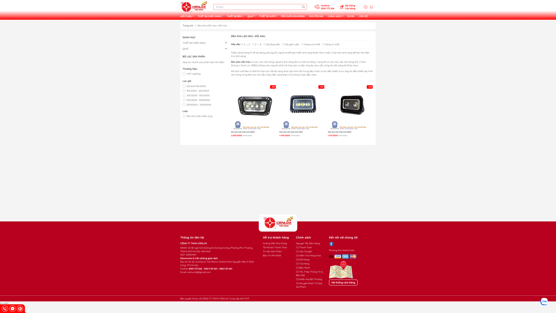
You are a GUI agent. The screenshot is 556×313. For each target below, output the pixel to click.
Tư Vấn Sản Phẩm (272, 251)
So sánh (4, 303)
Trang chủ (188, 25)
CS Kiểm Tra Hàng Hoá (308, 255)
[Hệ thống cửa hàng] (278, 223)
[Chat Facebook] (12, 308)
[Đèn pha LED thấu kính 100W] (351, 107)
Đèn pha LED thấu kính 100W (339, 132)
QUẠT (250, 16)
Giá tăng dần (273, 44)
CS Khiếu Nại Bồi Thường (309, 279)
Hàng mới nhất (312, 44)
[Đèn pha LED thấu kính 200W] (254, 107)
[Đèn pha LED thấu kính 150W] (302, 107)
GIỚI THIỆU (186, 16)
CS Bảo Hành (303, 267)
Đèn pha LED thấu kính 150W (291, 132)
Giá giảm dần (292, 44)
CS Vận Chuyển (304, 251)
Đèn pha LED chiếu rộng (199, 116)
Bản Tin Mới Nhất (272, 255)
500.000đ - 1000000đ (198, 100)
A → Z (247, 44)
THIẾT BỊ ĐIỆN (234, 16)
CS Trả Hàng (302, 263)
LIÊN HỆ (363, 16)
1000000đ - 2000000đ (199, 104)
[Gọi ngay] (5, 308)
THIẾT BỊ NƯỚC (267, 16)
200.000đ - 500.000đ (198, 95)
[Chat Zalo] (20, 308)
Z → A (258, 44)
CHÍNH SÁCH (335, 16)
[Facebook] (331, 244)
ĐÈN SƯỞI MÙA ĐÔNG (293, 16)
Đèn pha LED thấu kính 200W (243, 132)
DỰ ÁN (350, 16)
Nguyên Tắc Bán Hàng (308, 243)
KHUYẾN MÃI (316, 16)
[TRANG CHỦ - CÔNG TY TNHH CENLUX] (193, 6)
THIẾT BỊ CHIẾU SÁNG (209, 16)
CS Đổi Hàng (302, 259)
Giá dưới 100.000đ (196, 86)
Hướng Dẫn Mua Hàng (275, 243)
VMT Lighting (194, 73)
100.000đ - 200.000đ (198, 90)
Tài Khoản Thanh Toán (275, 247)
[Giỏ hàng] (372, 7)
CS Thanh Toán (304, 247)
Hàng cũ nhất (332, 44)
